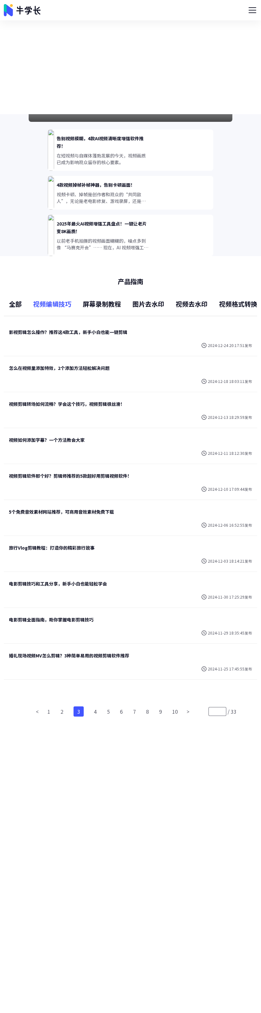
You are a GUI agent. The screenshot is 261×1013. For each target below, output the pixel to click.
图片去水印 (148, 304)
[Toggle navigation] (252, 10)
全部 (15, 304)
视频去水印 (192, 304)
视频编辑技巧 (52, 304)
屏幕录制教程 (102, 304)
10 (175, 711)
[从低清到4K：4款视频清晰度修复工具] (130, 118)
